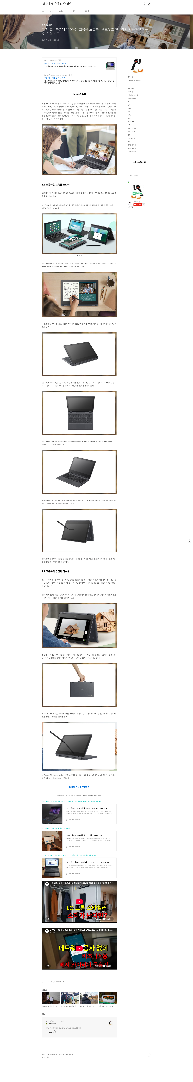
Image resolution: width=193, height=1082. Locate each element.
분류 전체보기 (132, 88)
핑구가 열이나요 (132, 148)
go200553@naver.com (134, 80)
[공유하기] (49, 981)
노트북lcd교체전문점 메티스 (55, 63)
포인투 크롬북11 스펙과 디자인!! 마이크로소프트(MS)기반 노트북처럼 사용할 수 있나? (69, 855)
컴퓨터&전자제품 (133, 95)
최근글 (130, 176)
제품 (129, 135)
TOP (149, 1055)
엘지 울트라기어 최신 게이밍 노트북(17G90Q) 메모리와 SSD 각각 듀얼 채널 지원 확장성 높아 (72, 801)
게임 (129, 102)
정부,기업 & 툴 (132, 128)
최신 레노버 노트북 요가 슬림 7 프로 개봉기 (56, 828)
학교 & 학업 (131, 138)
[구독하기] (189, 541)
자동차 (130, 115)
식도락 (130, 108)
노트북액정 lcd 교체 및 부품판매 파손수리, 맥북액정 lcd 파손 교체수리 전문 (70, 66)
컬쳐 (129, 105)
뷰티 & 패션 (131, 132)
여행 (129, 112)
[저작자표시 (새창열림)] (63, 981)
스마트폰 (130, 92)
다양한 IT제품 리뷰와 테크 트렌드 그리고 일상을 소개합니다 (63, 1028)
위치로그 (75, 11)
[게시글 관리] (51, 981)
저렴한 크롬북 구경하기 (79, 787)
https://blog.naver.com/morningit (56, 75)
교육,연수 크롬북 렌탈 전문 (54, 78)
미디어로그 (62, 11)
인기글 (136, 176)
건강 (129, 125)
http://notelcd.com (50, 60)
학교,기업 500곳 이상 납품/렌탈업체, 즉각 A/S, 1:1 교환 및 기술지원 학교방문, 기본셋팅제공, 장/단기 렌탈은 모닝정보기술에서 (79, 82)
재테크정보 (131, 122)
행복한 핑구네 (132, 145)
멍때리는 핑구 (132, 152)
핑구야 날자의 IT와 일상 (57, 4)
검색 (144, 4)
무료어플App (132, 98)
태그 (51, 11)
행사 (129, 142)
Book (129, 118)
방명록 (86, 11)
